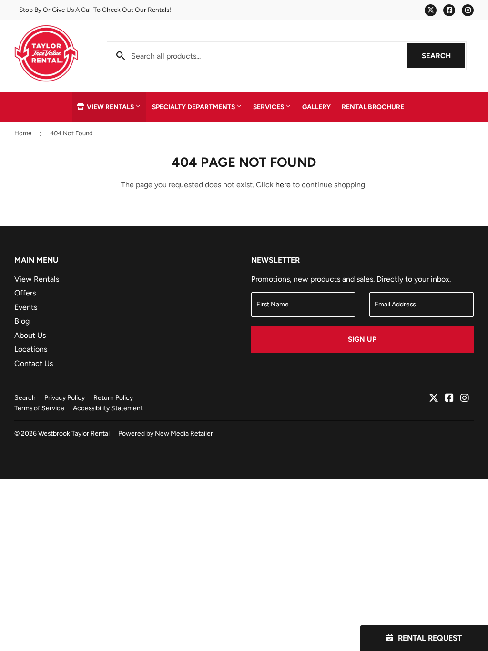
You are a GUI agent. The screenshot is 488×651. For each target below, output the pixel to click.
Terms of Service (39, 408)
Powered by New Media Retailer (165, 433)
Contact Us (33, 363)
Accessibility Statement (108, 408)
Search (443, 55)
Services (269, 107)
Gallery (316, 107)
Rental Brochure (373, 107)
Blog (22, 321)
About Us (30, 335)
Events (25, 307)
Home (22, 133)
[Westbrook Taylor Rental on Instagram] (464, 398)
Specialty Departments (194, 107)
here (283, 184)
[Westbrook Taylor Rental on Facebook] (449, 398)
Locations (30, 349)
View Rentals (110, 107)
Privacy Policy (64, 397)
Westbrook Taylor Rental (74, 433)
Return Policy (113, 397)
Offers (25, 292)
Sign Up (362, 339)
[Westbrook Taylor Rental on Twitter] (433, 398)
